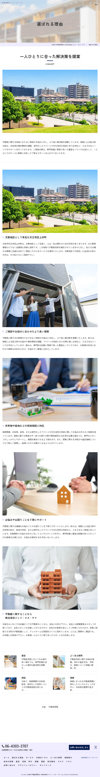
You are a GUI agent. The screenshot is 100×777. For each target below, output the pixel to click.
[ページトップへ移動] (95, 747)
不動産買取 (53, 706)
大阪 (44, 706)
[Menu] (96, 2)
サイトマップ (45, 765)
